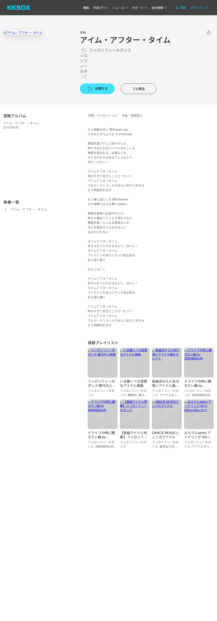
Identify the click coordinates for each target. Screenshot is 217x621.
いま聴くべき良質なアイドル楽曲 (133, 383)
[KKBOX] (19, 7)
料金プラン (100, 8)
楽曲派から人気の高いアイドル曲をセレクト (165, 385)
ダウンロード (199, 8)
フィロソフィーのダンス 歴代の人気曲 (102, 385)
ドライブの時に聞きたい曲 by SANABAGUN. (197, 385)
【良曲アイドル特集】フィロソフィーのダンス (133, 437)
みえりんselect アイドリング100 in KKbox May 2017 (197, 437)
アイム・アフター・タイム (28, 209)
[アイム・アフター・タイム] (22, 32)
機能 (86, 8)
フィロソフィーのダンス (110, 50)
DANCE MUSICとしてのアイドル (165, 434)
